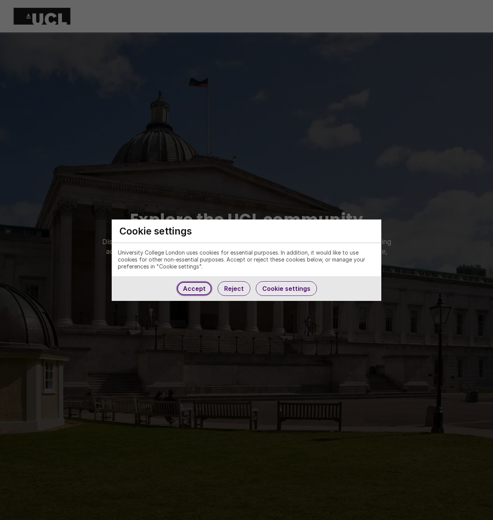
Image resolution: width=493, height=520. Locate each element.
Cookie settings (286, 288)
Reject (234, 288)
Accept (194, 288)
